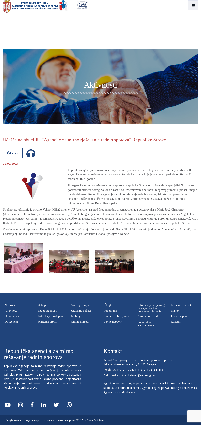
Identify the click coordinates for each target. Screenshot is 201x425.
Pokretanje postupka (50, 316)
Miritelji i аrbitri (47, 321)
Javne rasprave (180, 316)
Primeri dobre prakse (117, 316)
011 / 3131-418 (153, 369)
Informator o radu (148, 316)
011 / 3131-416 (132, 369)
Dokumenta (12, 316)
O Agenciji (11, 321)
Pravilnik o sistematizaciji (146, 323)
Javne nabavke (113, 321)
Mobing (76, 316)
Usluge (42, 305)
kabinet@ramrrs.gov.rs (142, 375)
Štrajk (107, 305)
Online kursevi (80, 321)
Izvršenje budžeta (181, 305)
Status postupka (80, 305)
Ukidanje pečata (81, 310)
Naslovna (10, 305)
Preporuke (110, 310)
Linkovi (175, 310)
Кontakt (175, 321)
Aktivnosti (11, 310)
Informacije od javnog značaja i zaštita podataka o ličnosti (151, 308)
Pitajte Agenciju (47, 310)
